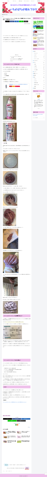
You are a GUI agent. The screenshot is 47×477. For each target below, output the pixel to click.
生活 (7, 415)
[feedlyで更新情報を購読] (16, 424)
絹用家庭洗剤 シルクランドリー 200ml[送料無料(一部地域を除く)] (18, 84)
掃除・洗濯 (5, 415)
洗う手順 (13, 57)
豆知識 (9, 415)
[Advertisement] (16, 29)
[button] (26, 21)
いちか (39, 99)
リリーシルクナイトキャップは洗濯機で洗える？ (17, 58)
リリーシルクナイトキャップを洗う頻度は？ (16, 59)
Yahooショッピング (17, 86)
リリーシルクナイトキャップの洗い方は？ (16, 56)
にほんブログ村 (35, 115)
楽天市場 (11, 86)
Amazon (13, 86)
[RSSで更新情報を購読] (17, 424)
